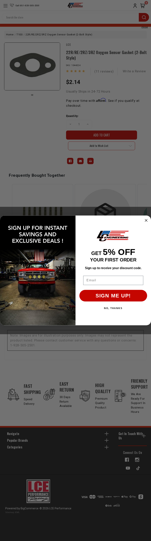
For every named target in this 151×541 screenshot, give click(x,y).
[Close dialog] (146, 221)
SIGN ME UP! (113, 296)
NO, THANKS (113, 308)
